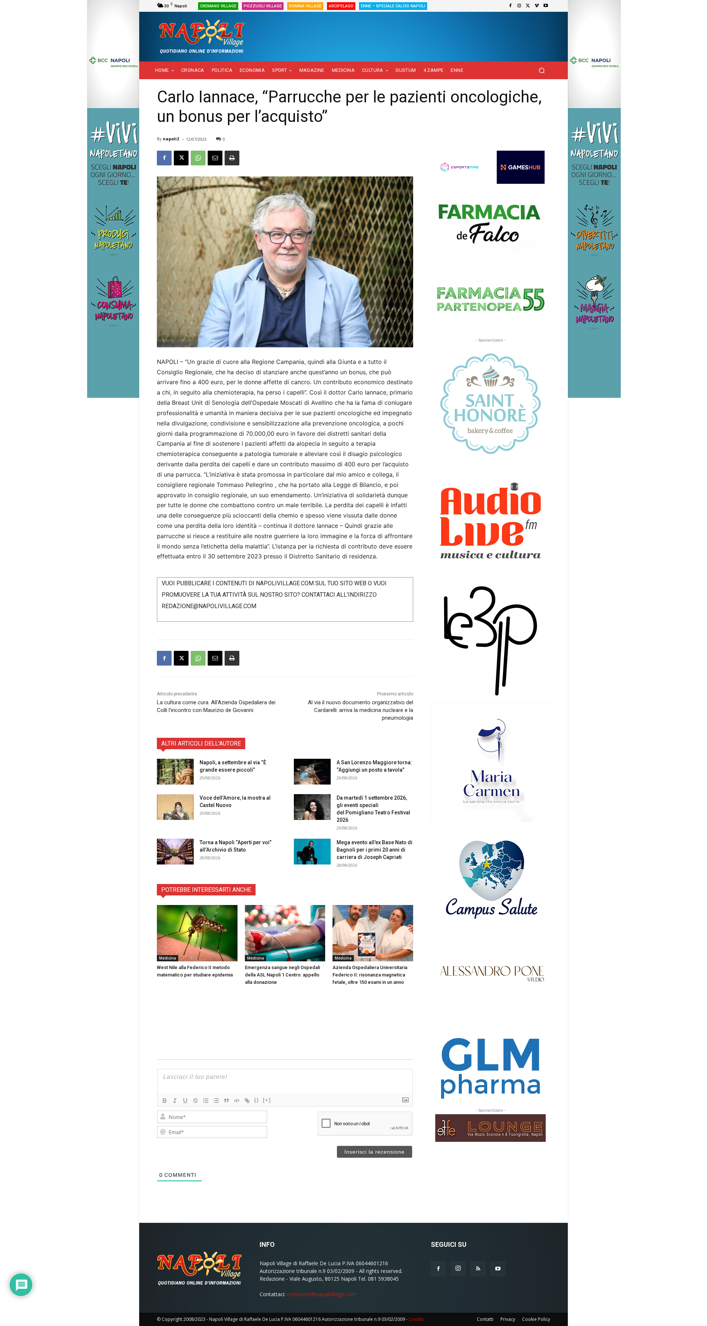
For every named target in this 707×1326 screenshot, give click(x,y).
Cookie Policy (536, 1319)
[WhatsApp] (198, 158)
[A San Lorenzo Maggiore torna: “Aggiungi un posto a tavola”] (312, 772)
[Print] (232, 158)
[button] (541, 70)
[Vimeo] (536, 5)
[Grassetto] (164, 1100)
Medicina (167, 958)
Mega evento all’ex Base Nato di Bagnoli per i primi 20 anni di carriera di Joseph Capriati (374, 849)
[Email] (215, 158)
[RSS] (478, 1269)
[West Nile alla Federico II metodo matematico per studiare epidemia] (197, 933)
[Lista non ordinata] (216, 1100)
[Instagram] (519, 5)
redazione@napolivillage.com (321, 1294)
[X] (528, 5)
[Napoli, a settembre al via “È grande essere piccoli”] (175, 772)
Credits (416, 1319)
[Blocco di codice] (237, 1100)
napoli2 (171, 138)
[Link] (247, 1100)
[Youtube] (545, 5)
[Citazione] (226, 1100)
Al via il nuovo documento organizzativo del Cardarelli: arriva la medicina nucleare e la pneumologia (360, 710)
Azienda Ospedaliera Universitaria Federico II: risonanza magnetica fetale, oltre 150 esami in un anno (370, 975)
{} (256, 1100)
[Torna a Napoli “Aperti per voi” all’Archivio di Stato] (175, 851)
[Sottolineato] (185, 1100)
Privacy (507, 1319)
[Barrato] (195, 1100)
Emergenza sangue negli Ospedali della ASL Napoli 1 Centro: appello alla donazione (282, 975)
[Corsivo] (175, 1100)
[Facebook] (510, 5)
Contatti (485, 1319)
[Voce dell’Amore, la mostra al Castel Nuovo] (175, 807)
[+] (267, 1100)
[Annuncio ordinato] (206, 1100)
